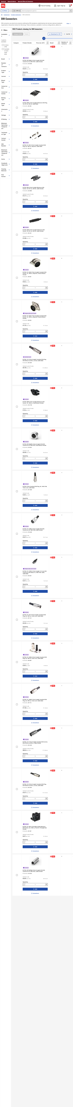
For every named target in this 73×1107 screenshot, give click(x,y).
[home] (1, 14)
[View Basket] (70, 5)
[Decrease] (24, 74)
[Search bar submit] (70, 10)
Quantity (25, 72)
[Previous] (64, 34)
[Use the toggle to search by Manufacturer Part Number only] (19, 10)
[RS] (3, 6)
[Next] (71, 34)
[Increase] (46, 74)
